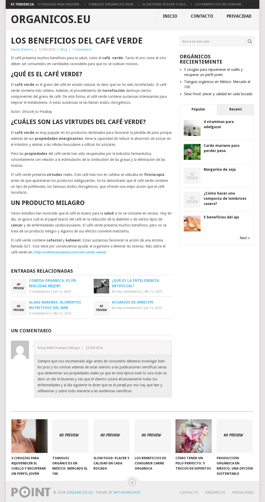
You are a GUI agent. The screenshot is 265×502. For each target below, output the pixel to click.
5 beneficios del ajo (221, 217)
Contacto (202, 16)
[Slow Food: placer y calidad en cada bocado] (111, 436)
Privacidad (239, 16)
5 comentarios (39, 291)
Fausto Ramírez (22, 49)
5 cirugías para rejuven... (59, 4)
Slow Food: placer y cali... (165, 4)
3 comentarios (39, 313)
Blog (63, 49)
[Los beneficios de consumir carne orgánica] (153, 436)
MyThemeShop (127, 492)
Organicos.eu (51, 19)
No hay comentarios (126, 291)
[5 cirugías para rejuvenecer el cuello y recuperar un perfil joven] (29, 436)
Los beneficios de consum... (219, 4)
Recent (235, 109)
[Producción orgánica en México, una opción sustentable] (235, 436)
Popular (198, 109)
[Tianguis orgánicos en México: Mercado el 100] (70, 436)
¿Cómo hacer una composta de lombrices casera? (225, 198)
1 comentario (82, 49)
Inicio (170, 16)
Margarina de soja (220, 169)
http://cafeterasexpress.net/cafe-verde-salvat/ (70, 252)
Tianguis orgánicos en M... (111, 4)
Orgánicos (215, 492)
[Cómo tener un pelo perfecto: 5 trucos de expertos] (193, 436)
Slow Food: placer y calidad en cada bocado (218, 94)
